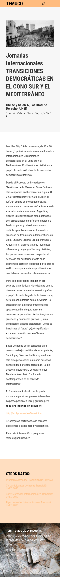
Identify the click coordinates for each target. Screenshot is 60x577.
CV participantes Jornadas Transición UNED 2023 (26, 487)
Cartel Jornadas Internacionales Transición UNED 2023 (29, 495)
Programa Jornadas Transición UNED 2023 (29, 480)
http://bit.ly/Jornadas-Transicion (24, 413)
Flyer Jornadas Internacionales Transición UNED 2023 (29, 504)
